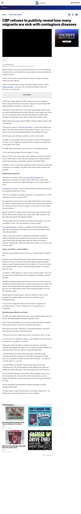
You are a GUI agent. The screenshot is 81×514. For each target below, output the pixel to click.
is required (16, 341)
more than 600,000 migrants (31, 177)
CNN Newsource (9, 64)
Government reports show (10, 188)
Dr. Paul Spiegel (27, 127)
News (4, 15)
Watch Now (75, 3)
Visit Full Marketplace (46, 404)
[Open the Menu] (2, 3)
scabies (25, 339)
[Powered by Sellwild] (49, 455)
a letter (46, 259)
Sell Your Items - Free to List (21, 405)
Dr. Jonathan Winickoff (9, 227)
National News (16, 15)
